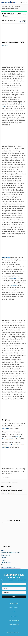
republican (13, 278)
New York (6, 428)
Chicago (18, 436)
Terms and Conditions (14, 624)
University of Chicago (9, 439)
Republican (6, 257)
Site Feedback (14, 616)
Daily (14, 628)
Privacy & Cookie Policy (14, 620)
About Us (16, 607)
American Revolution (17, 445)
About (11, 493)
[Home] (8, 2)
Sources (4, 45)
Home (11, 607)
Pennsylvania (14, 285)
